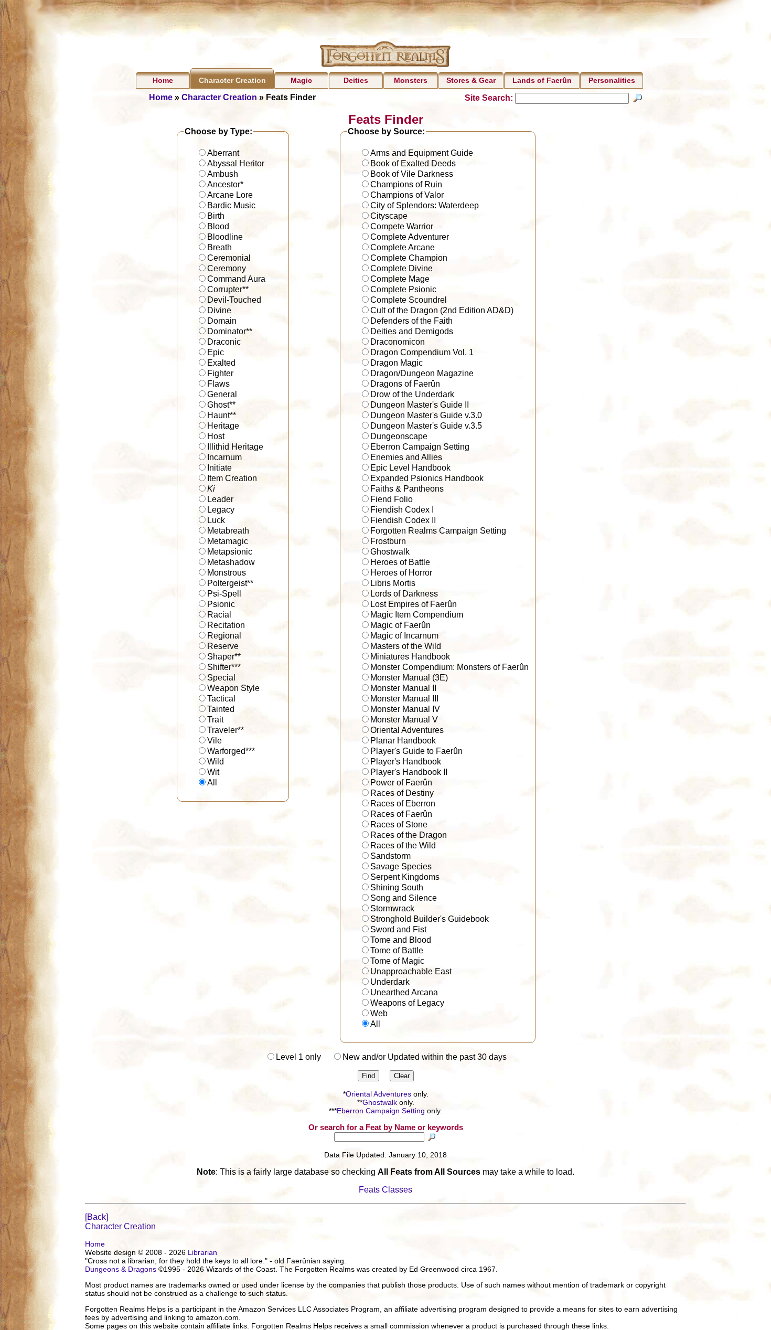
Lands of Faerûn (542, 80)
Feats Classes (385, 1189)
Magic (301, 80)
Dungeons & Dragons (120, 1269)
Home (163, 80)
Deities (356, 80)
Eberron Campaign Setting (381, 1110)
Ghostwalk (379, 1102)
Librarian (202, 1252)
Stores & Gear (471, 80)
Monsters (410, 80)
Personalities (611, 80)
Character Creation (232, 80)
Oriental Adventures (378, 1094)
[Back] (96, 1216)
